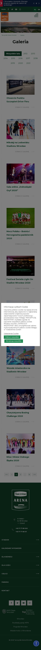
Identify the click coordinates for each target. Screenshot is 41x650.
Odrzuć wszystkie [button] (12, 337)
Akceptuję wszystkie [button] (13, 341)
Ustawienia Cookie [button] (11, 334)
